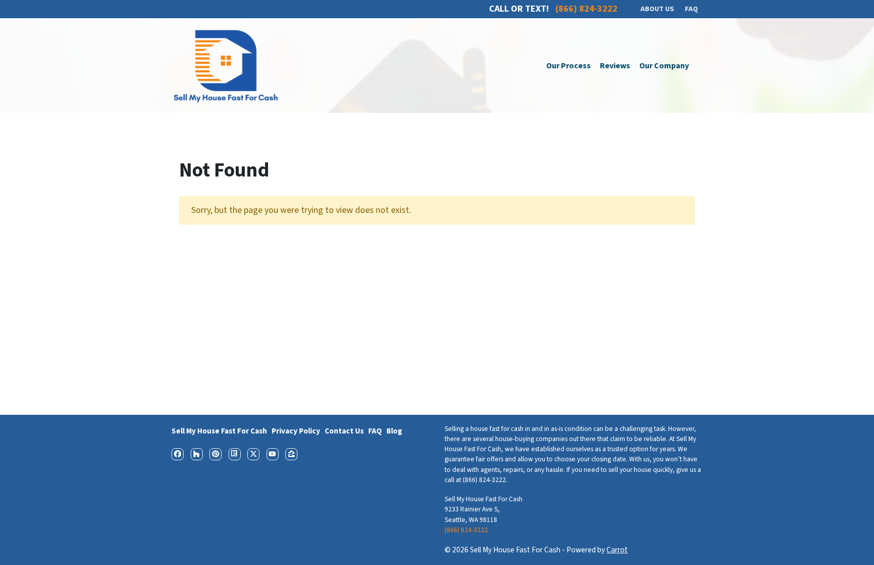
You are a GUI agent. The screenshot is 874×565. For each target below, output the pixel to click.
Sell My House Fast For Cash (219, 431)
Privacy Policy (296, 431)
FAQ (375, 431)
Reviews (615, 65)
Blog (394, 431)
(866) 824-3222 (466, 530)
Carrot (617, 549)
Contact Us (344, 431)
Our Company (664, 65)
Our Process (568, 65)
